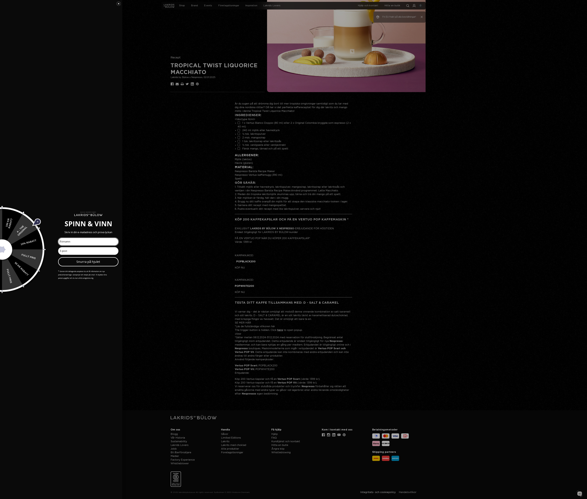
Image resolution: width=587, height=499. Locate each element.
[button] (118, 4)
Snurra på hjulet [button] (88, 262)
